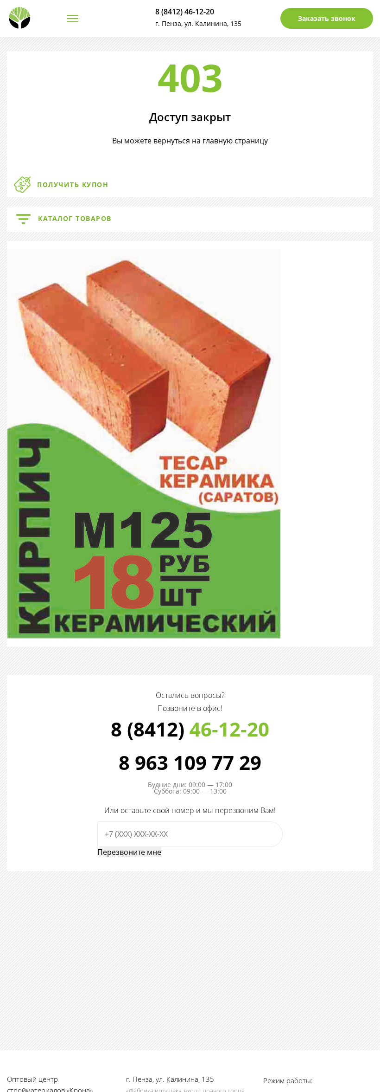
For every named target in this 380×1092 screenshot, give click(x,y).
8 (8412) (190, 729)
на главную (212, 141)
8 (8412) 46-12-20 (184, 11)
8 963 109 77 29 (190, 762)
